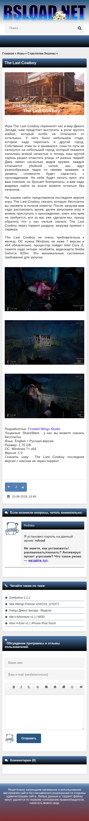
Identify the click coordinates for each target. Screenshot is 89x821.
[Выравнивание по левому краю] (46, 687)
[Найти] (79, 28)
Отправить (28, 738)
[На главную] (44, 10)
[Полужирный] (13, 687)
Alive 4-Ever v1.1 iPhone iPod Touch (32, 623)
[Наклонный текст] (21, 687)
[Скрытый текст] (81, 687)
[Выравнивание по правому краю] (64, 687)
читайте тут (38, 560)
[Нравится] (23, 487)
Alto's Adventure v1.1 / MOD (27, 617)
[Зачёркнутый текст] (38, 687)
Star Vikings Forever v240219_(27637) (34, 604)
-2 (16, 487)
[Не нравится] (8, 487)
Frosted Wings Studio (44, 429)
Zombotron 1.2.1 (19, 597)
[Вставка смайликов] (72, 687)
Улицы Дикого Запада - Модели (30, 610)
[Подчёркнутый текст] (29, 687)
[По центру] (55, 687)
